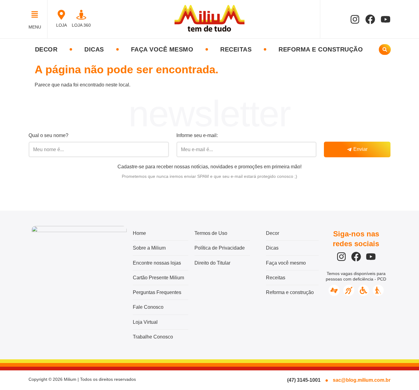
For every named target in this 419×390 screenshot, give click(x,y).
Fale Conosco (148, 307)
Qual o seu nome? (48, 135)
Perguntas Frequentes (157, 292)
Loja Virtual (145, 322)
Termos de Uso (210, 233)
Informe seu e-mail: (197, 135)
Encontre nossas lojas (157, 263)
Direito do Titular (212, 263)
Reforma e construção (321, 49)
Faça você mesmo (162, 49)
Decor (46, 49)
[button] (36, 15)
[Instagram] (355, 19)
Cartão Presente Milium (158, 277)
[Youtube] (385, 19)
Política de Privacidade (219, 247)
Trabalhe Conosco (153, 336)
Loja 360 (81, 25)
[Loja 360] (81, 15)
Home (139, 233)
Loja (61, 25)
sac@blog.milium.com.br (361, 380)
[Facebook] (370, 19)
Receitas (236, 49)
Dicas (94, 49)
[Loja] (61, 15)
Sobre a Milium (149, 247)
